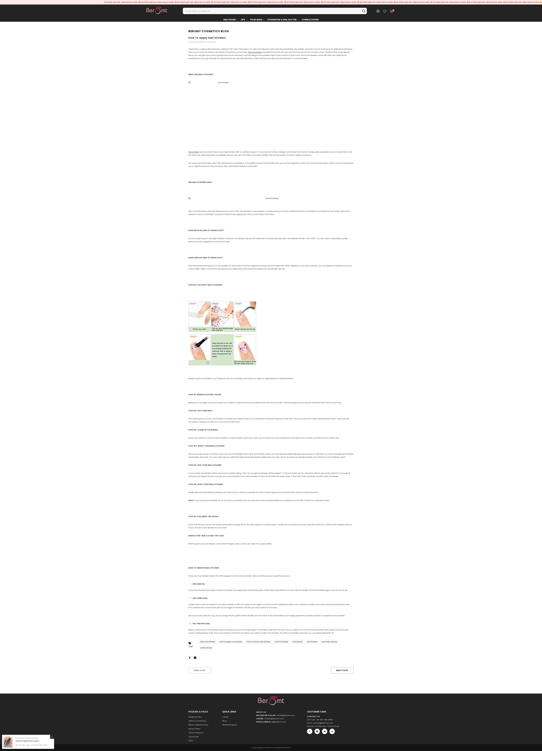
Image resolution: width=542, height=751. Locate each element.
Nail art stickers (255, 52)
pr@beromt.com (278, 722)
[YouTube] (324, 731)
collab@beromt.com (286, 715)
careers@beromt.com (274, 718)
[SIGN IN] (378, 11)
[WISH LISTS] (384, 11)
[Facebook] (189, 657)
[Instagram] (317, 731)
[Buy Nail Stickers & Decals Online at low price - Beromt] (271, 115)
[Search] (275, 11)
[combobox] (272, 11)
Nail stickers (193, 152)
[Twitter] (332, 731)
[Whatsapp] (195, 657)
